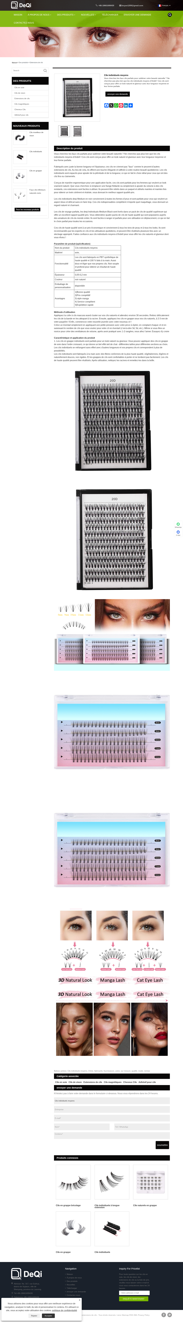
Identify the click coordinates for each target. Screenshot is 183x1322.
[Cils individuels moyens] (64, 131)
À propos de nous (38, 15)
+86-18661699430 (106, 5)
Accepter (48, 1316)
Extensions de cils (36, 62)
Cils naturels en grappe (145, 1205)
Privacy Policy (144, 1315)
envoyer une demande (137, 15)
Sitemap (125, 1315)
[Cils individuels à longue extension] (112, 1182)
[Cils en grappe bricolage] (73, 1182)
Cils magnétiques (21, 104)
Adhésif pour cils (21, 115)
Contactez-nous (24, 23)
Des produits (65, 15)
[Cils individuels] (112, 1229)
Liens (119, 1315)
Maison (18, 15)
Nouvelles (87, 15)
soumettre (162, 1145)
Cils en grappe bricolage (68, 1205)
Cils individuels (35, 151)
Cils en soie (19, 87)
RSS (131, 1315)
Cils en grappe (35, 171)
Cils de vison (19, 93)
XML (135, 1315)
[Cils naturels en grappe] (150, 1182)
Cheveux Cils (20, 109)
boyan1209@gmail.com (132, 5)
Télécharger (110, 15)
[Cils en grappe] (73, 1229)
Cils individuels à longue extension (107, 1206)
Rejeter (34, 1316)
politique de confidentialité (64, 1310)
